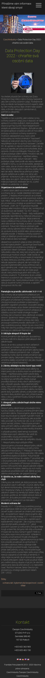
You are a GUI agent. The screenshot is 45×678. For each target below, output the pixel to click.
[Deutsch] (23, 659)
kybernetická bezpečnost (25, 583)
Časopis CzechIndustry (28, 672)
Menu (38, 5)
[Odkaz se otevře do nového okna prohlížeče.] (22, 82)
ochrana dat (8, 583)
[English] (20, 659)
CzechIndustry (9, 39)
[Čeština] (18, 659)
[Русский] (26, 659)
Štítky (3, 579)
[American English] (28, 659)
